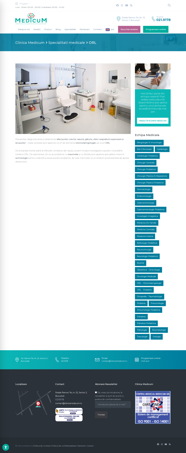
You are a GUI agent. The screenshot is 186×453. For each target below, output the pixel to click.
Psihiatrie (141, 316)
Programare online (156, 29)
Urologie (157, 336)
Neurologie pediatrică (147, 256)
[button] (152, 121)
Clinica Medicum (30, 43)
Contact (97, 29)
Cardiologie (162, 149)
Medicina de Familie (146, 223)
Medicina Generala (145, 229)
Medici (36, 29)
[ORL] (73, 98)
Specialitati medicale (66, 43)
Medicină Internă (145, 236)
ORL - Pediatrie (144, 290)
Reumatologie (159, 330)
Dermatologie (143, 189)
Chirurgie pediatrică (146, 169)
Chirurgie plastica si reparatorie (152, 176)
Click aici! (145, 361)
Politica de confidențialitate (64, 446)
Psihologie (142, 330)
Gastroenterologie (145, 203)
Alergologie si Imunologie (149, 142)
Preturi (48, 29)
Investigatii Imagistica (147, 216)
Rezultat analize (129, 29)
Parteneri (85, 29)
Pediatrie (141, 303)
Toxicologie (142, 336)
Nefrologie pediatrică (147, 243)
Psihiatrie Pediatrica (146, 323)
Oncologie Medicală (146, 276)
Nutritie (140, 263)
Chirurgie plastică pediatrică (150, 182)
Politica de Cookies (41, 446)
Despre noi (24, 29)
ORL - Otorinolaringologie (149, 283)
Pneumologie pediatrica (148, 310)
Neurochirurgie (144, 249)
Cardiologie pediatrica (147, 156)
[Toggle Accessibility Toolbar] (5, 447)
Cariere (90, 446)
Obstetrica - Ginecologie (148, 270)
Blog (58, 29)
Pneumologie (157, 303)
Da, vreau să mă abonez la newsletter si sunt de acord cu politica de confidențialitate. (109, 396)
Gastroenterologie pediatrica (150, 209)
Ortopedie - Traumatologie (149, 296)
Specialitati (70, 29)
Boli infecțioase (144, 149)
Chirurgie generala (145, 162)
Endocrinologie (144, 196)
